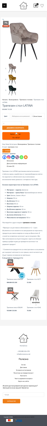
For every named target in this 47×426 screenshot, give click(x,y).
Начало (5, 99)
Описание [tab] (10, 161)
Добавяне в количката (15, 128)
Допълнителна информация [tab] (17, 163)
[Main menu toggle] (4, 5)
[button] (3, 19)
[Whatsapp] (21, 157)
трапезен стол (13, 147)
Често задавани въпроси (23, 378)
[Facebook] (4, 157)
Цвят (5, 116)
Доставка (23, 367)
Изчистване (37, 116)
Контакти (23, 376)
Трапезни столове (26, 99)
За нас (23, 365)
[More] (26, 157)
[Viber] (17, 157)
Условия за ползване (23, 370)
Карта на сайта (23, 381)
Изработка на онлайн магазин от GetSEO (23, 417)
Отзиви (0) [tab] (10, 166)
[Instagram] (9, 157)
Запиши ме (11, 401)
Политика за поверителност (24, 373)
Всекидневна (13, 99)
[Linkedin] (13, 157)
